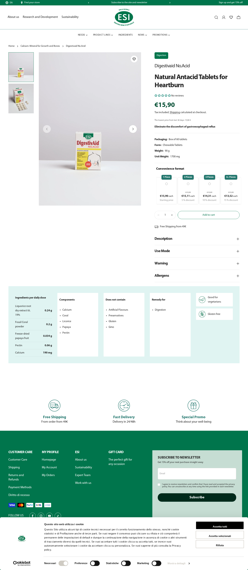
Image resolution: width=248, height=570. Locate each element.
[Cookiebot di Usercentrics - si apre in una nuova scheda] (22, 563)
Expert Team (83, 475)
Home (11, 46)
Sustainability (83, 467)
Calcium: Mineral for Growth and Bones (40, 46)
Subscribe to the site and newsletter (129, 2)
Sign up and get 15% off (231, 2)
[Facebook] (32, 516)
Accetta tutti (220, 526)
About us (81, 459)
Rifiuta (220, 545)
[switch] (95, 563)
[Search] (216, 17)
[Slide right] (169, 2)
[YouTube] (49, 516)
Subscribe (196, 497)
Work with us (83, 483)
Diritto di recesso (19, 495)
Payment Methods (20, 487)
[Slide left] (88, 2)
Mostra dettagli (177, 563)
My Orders (48, 475)
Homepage (49, 459)
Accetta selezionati (220, 536)
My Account (49, 467)
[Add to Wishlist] (134, 59)
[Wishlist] (231, 17)
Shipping (175, 112)
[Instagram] (41, 516)
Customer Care (17, 459)
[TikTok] (58, 516)
